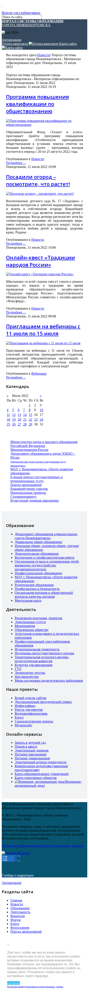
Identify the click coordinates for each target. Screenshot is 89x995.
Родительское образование (34, 585)
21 (25, 419)
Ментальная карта (28, 600)
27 (19, 424)
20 (19, 419)
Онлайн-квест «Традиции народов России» (40, 261)
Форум (15, 920)
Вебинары (38, 373)
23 (36, 419)
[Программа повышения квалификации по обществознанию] (44, 124)
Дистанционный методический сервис (43, 702)
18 (8, 419)
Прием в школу (26, 746)
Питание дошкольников (32, 758)
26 (14, 424)
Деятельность (20, 912)
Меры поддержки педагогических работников (49, 680)
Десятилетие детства (30, 673)
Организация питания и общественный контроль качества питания (44, 594)
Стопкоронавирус (23, 496)
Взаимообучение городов (29, 489)
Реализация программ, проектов (38, 618)
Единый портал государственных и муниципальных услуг (36, 479)
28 (25, 424)
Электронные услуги (30, 622)
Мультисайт (23, 725)
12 (14, 415)
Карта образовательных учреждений (41, 774)
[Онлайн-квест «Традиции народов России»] (40, 274)
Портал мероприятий (26, 485)
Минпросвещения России (29, 450)
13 (19, 415)
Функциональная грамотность (37, 649)
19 (14, 419)
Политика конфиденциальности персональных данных (35, 986)
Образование (20, 908)
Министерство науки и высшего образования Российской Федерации (43, 444)
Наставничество (27, 676)
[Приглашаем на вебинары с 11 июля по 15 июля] (43, 343)
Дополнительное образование (37, 553)
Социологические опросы (34, 721)
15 (30, 415)
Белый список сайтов (30, 698)
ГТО (18, 669)
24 (41, 419)
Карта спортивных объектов (36, 778)
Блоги (19, 717)
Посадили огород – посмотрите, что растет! (38, 180)
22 (30, 419)
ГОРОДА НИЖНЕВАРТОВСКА (33, 23)
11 (8, 415)
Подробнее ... (16, 163)
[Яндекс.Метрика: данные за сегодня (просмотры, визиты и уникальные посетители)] (16, 853)
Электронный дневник (32, 750)
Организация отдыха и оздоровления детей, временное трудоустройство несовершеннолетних (47, 565)
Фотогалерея (19, 927)
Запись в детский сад (30, 742)
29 (30, 424)
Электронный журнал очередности (41, 762)
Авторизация (11, 40)
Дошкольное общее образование (38, 542)
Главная (16, 900)
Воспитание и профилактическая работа (44, 557)
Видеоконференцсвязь (31, 713)
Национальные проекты (28, 492)
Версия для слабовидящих (21, 13)
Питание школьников (30, 754)
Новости (43, 55)
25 (8, 424)
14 (25, 415)
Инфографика (25, 706)
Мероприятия (25, 626)
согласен (13, 983)
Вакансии (17, 916)
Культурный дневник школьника (34, 500)
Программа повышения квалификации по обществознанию (37, 104)
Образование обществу (32, 630)
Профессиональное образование (38, 573)
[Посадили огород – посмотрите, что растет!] (40, 193)
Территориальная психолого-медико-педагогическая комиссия (42, 659)
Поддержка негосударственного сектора (44, 653)
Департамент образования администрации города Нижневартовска (46, 536)
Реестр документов (29, 709)
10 (41, 410)
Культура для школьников (33, 665)
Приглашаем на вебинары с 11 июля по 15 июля (43, 330)
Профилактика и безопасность (37, 589)
